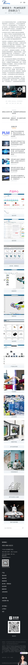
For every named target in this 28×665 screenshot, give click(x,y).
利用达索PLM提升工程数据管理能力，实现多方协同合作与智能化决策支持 (18, 161)
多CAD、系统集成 (14, 266)
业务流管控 (14, 416)
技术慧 (4, 87)
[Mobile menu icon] (24, 2)
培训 (20, 103)
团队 (18, 103)
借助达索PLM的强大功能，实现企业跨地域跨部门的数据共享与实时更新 (18, 169)
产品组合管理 (14, 366)
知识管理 (14, 341)
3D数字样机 (14, 442)
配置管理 (14, 316)
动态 (3, 611)
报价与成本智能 (14, 522)
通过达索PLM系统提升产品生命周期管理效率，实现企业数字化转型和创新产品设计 (18, 143)
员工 (15, 103)
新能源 (12, 657)
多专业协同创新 (14, 446)
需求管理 (14, 240)
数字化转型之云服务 (14, 497)
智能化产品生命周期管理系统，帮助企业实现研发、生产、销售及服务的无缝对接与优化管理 (18, 134)
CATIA (8, 657)
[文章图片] (6, 133)
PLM (10, 103)
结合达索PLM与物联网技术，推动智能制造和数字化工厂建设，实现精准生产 (18, 177)
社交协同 (14, 391)
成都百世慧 (4, 657)
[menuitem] (14, 575)
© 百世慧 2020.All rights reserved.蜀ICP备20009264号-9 (14, 662)
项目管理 (14, 215)
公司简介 (4, 609)
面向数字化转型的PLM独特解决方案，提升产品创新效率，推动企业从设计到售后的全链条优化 (18, 152)
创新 (12, 103)
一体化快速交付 (14, 472)
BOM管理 (14, 291)
